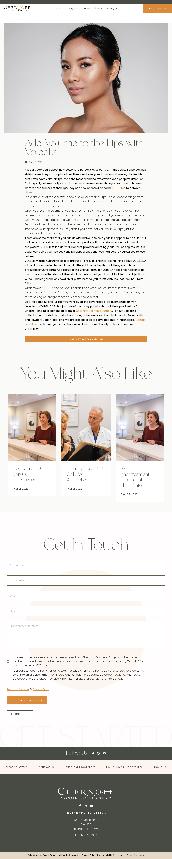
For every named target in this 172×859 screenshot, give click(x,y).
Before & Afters (17, 767)
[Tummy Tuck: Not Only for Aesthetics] (85, 427)
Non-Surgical (91, 8)
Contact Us (46, 767)
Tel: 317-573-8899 (86, 835)
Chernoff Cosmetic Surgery (94, 311)
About (58, 8)
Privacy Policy (41, 689)
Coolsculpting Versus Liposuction (27, 474)
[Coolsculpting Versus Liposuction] (32, 427)
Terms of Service (18, 689)
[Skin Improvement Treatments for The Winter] (140, 427)
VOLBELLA (118, 188)
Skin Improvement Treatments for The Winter (136, 477)
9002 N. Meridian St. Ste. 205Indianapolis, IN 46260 (86, 824)
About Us (160, 767)
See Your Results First (26, 700)
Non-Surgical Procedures (124, 767)
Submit (16, 714)
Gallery (110, 8)
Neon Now (139, 855)
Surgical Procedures (81, 767)
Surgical (73, 8)
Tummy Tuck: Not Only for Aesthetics (85, 474)
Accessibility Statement (111, 855)
